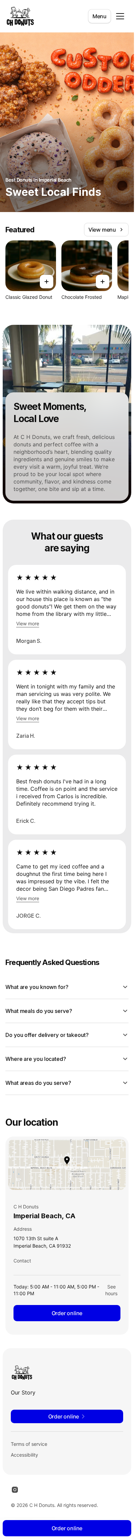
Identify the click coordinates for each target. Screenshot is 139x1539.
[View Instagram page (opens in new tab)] (15, 1490)
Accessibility (24, 1455)
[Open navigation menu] (120, 16)
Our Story (23, 1392)
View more (27, 623)
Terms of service (29, 1444)
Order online (67, 1313)
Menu (99, 16)
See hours (111, 1290)
